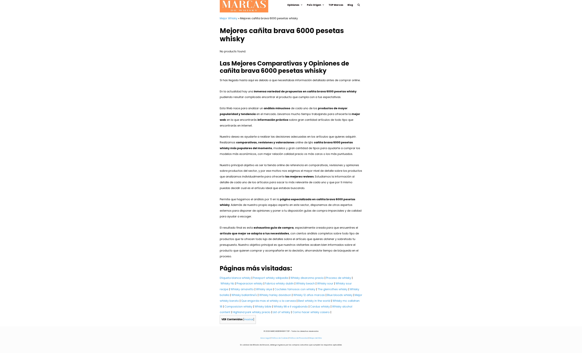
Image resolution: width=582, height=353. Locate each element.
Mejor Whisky (228, 18)
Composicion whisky (238, 306)
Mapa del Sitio (315, 338)
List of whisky (281, 312)
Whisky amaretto (242, 289)
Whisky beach (305, 283)
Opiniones (293, 5)
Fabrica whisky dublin (279, 283)
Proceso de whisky (338, 278)
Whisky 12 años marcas (309, 295)
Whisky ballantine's (244, 295)
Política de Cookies (279, 338)
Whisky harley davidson (275, 295)
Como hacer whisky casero (311, 312)
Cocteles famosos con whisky (294, 289)
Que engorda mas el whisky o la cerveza (268, 301)
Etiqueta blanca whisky (235, 278)
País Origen (314, 5)
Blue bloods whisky (340, 295)
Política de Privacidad (298, 338)
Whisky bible (263, 306)
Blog (350, 5)
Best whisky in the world (314, 301)
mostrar (248, 319)
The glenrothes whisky (333, 289)
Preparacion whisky (249, 283)
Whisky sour (325, 283)
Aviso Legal (265, 338)
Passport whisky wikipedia (270, 278)
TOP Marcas (336, 5)
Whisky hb (227, 283)
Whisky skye (264, 289)
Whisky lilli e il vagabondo (291, 306)
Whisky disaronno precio (307, 278)
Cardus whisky (320, 306)
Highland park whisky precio (251, 312)
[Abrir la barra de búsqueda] (358, 5)
